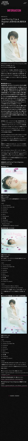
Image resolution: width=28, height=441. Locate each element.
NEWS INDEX (14, 396)
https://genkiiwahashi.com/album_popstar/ (14, 385)
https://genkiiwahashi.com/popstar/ (12, 379)
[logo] (5, 3)
